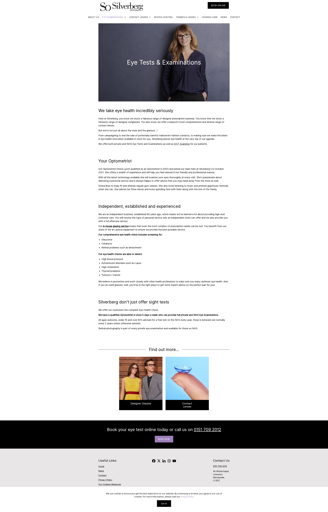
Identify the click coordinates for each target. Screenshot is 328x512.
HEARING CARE (210, 17)
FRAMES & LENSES (186, 17)
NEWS (224, 17)
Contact (102, 475)
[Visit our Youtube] (174, 461)
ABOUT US (93, 17)
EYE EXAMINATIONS (112, 17)
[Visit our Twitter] (159, 461)
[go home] (121, 7)
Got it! (164, 503)
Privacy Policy (105, 480)
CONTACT (235, 17)
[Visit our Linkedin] (164, 461)
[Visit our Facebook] (154, 461)
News (101, 471)
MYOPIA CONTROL (163, 17)
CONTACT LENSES (138, 17)
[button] (114, 17)
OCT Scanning (182, 144)
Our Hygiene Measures (109, 484)
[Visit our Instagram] (169, 461)
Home (101, 466)
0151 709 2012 (207, 429)
